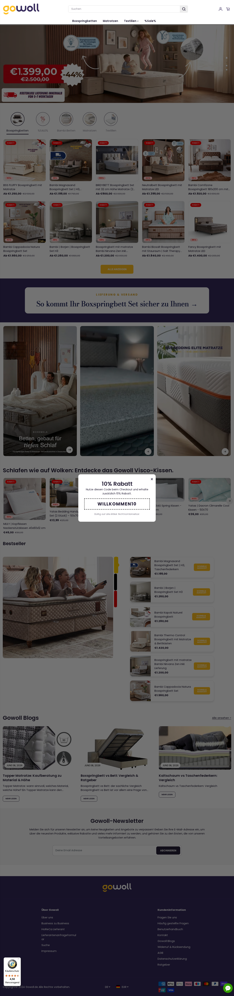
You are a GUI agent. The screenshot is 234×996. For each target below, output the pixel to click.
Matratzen (110, 21)
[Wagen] (228, 9)
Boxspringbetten (84, 21)
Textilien (130, 21)
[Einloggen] (220, 9)
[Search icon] (184, 9)
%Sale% (150, 21)
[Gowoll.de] (21, 9)
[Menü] (18, 959)
